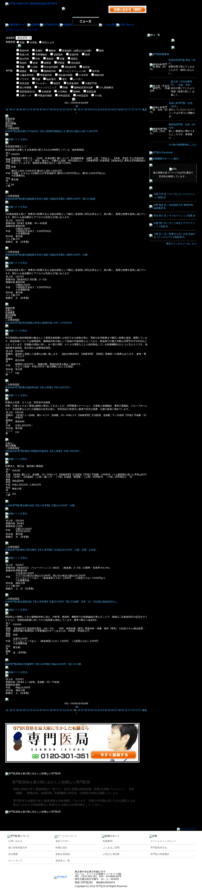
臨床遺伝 (51, 79)
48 (51, 109)
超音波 (86, 67)
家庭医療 (91, 91)
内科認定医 (64, 95)
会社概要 (13, 854)
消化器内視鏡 (65, 75)
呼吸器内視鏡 (45, 95)
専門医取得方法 (158, 847)
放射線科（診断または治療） (77, 50)
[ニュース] (85, 24)
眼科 (101, 50)
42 (31, 109)
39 (21, 109)
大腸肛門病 (91, 83)
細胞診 (23, 71)
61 (95, 109)
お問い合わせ (15, 841)
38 (17, 109)
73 (136, 109)
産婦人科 (24, 54)
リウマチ (24, 79)
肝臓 (62, 58)
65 (109, 109)
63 (102, 109)
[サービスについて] (66, 836)
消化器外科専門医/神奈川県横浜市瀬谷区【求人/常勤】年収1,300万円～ (43, 451)
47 (47, 109)
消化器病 (75, 62)
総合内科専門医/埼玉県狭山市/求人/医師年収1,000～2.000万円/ (38, 322)
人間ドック (25, 95)
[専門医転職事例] (159, 54)
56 (79, 109)
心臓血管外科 (27, 75)
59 (89, 109)
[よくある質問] (107, 24)
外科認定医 (82, 95)
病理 (87, 54)
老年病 (95, 71)
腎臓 (22, 67)
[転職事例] (33, 24)
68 (119, 109)
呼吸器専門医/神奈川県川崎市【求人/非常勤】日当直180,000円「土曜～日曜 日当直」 (51, 549)
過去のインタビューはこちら (181, 243)
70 (126, 109)
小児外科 (83, 75)
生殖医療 (46, 91)
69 (122, 109)
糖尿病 (49, 58)
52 (64, 109)
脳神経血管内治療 (83, 87)
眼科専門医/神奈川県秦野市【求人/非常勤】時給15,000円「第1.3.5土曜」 (44, 664)
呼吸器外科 (46, 75)
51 (61, 109)
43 (34, 109)
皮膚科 (38, 50)
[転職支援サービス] (16, 24)
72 (132, 109)
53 (67, 109)
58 (85, 109)
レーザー (78, 79)
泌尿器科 (58, 54)
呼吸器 (61, 62)
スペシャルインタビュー (163, 841)
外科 (37, 58)
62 (99, 109)
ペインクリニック (47, 87)
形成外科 (74, 54)
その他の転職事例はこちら (182, 144)
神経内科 (99, 75)
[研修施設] (66, 24)
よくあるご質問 (111, 847)
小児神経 (62, 91)
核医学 (57, 83)
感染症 (74, 58)
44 (37, 109)
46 (44, 109)
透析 (35, 71)
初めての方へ (63, 841)
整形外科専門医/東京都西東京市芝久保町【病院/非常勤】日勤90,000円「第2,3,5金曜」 (51, 198)
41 (27, 109)
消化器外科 (70, 67)
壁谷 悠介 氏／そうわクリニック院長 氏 (174, 215)
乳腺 (37, 79)
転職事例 (107, 841)
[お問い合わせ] (125, 24)
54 (71, 109)
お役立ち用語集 (111, 854)
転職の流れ (61, 847)
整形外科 (24, 50)
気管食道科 (73, 83)
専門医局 (100, 886)
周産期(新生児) (27, 91)
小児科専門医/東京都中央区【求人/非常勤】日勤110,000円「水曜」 (41, 505)
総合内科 (24, 58)
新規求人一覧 (63, 860)
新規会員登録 (63, 854)
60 (92, 109)
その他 (98, 95)
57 (82, 109)
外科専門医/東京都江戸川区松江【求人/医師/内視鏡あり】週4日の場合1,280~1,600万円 (51, 131)
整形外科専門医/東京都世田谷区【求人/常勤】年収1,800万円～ (38, 387)
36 (10, 109)
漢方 (64, 79)
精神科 (76, 91)
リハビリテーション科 (74, 71)
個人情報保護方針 (17, 847)
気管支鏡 (24, 83)
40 (24, 109)
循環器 (47, 62)
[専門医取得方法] (50, 24)
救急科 (23, 62)
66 (112, 109)
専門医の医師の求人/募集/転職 (21, 30)
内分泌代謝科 (51, 67)
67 (116, 109)
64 (106, 109)
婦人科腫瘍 (25, 87)
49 (54, 109)
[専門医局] (60, 877)
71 (129, 109)
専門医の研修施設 (159, 854)
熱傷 (65, 87)
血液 (35, 62)
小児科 (34, 67)
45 (41, 109)
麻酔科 (52, 50)
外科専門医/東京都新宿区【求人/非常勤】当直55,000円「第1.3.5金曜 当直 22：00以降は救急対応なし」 (62, 601)
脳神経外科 (50, 71)
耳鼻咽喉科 (41, 54)
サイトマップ (15, 860)
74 (139, 109)
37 (14, 109)
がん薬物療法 (106, 87)
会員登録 (76, 804)
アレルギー (41, 83)
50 (57, 109)
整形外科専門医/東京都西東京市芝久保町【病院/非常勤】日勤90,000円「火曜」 (47, 254)
